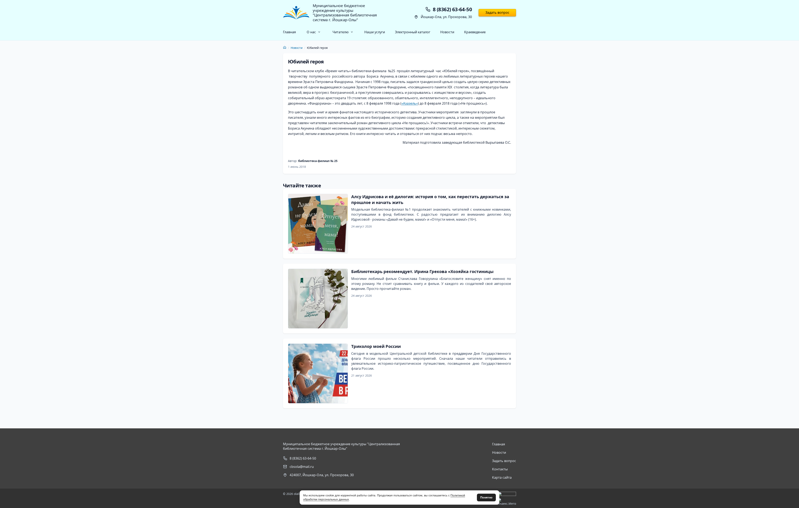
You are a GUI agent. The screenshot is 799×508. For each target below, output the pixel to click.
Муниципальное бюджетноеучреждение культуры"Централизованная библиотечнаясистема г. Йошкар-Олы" (345, 12)
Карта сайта (502, 477)
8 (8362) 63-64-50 (303, 458)
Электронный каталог (412, 32)
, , (322, 475)
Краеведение (475, 32)
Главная (289, 32)
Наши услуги (374, 32)
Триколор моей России (376, 346)
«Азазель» (409, 103)
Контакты (500, 469)
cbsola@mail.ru (302, 466)
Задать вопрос (497, 12)
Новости (447, 32)
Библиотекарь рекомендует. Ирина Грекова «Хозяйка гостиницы (422, 271)
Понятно (486, 497)
